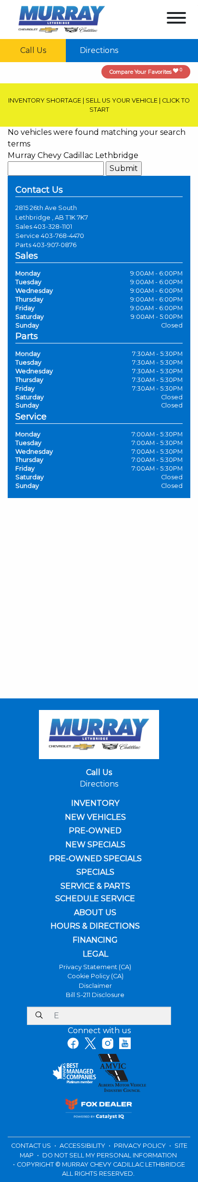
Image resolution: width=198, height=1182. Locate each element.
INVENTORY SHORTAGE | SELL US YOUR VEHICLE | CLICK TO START (99, 105)
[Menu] (176, 19)
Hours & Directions (95, 926)
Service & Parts (95, 886)
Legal (95, 954)
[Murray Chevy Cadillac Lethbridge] (61, 19)
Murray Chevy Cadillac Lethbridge (73, 155)
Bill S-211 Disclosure (95, 994)
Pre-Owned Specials (95, 858)
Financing (95, 940)
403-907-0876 (54, 245)
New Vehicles (95, 817)
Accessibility (83, 1145)
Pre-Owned (95, 831)
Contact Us (31, 1145)
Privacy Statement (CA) (95, 967)
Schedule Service (95, 898)
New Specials (95, 845)
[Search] (39, 1016)
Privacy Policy (140, 1145)
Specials (95, 872)
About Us (95, 912)
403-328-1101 (53, 226)
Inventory (95, 803)
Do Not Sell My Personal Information (109, 1155)
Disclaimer (95, 985)
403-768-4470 (62, 235)
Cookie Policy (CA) (95, 976)
